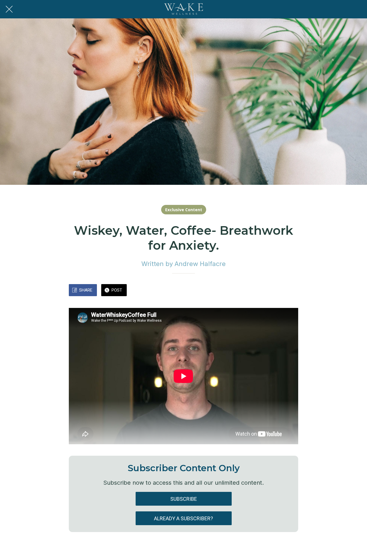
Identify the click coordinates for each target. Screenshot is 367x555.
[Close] (9, 9)
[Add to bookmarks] (277, 291)
